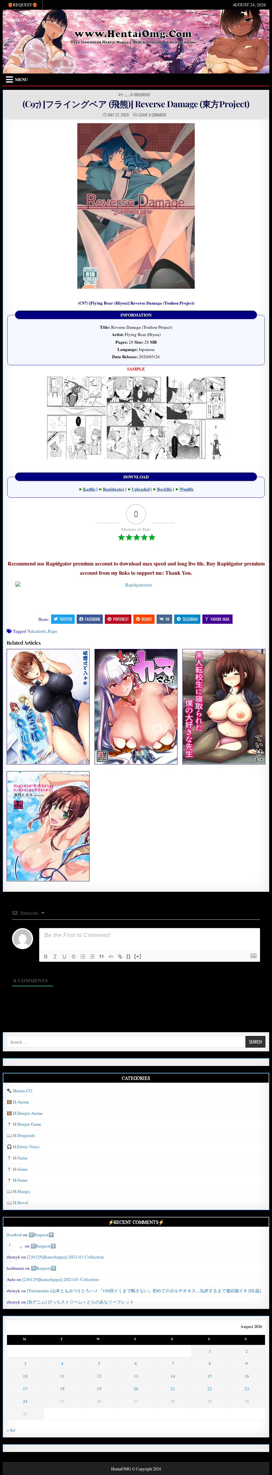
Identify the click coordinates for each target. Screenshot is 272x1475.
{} (128, 956)
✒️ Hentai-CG (19, 1091)
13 (136, 1376)
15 (209, 1376)
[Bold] (45, 956)
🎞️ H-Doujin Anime (25, 1113)
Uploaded (141, 489)
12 (99, 1376)
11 (62, 1376)
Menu (21, 79)
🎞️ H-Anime (18, 1102)
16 (246, 1376)
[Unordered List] (92, 956)
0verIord (14, 1235)
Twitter (65, 619)
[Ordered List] (83, 956)
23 (246, 1389)
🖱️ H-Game (17, 1158)
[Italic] (55, 956)
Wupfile (186, 489)
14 (172, 1376)
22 (209, 1389)
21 (172, 1389)
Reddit (147, 619)
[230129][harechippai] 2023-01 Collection (65, 1257)
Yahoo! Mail (220, 619)
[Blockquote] (101, 956)
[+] (138, 956)
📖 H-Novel (17, 1202)
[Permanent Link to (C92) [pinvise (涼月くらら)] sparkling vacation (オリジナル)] (48, 826)
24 (25, 1401)
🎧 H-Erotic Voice (23, 1147)
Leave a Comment (152, 115)
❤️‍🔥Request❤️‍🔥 (22, 5)
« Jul (11, 1430)
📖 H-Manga (18, 1191)
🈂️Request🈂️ (41, 1235)
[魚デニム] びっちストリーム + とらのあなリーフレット (80, 1302)
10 (25, 1376)
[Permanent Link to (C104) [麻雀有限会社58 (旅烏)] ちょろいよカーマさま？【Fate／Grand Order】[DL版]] (136, 706)
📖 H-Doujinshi (137, 95)
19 (99, 1389)
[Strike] (73, 956)
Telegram (190, 619)
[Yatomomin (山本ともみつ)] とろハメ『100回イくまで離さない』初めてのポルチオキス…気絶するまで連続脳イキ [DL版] (144, 1291)
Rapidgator (113, 489)
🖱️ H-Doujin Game (24, 1124)
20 (136, 1389)
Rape (52, 631)
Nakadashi (36, 631)
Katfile (89, 489)
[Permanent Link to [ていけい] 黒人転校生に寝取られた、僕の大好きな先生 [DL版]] (224, 706)
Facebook (92, 619)
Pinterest (121, 619)
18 (62, 1389)
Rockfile (164, 489)
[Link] (120, 956)
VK (168, 619)
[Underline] (64, 956)
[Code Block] (110, 956)
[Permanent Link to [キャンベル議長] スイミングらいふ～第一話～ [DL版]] (48, 706)
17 (25, 1389)
